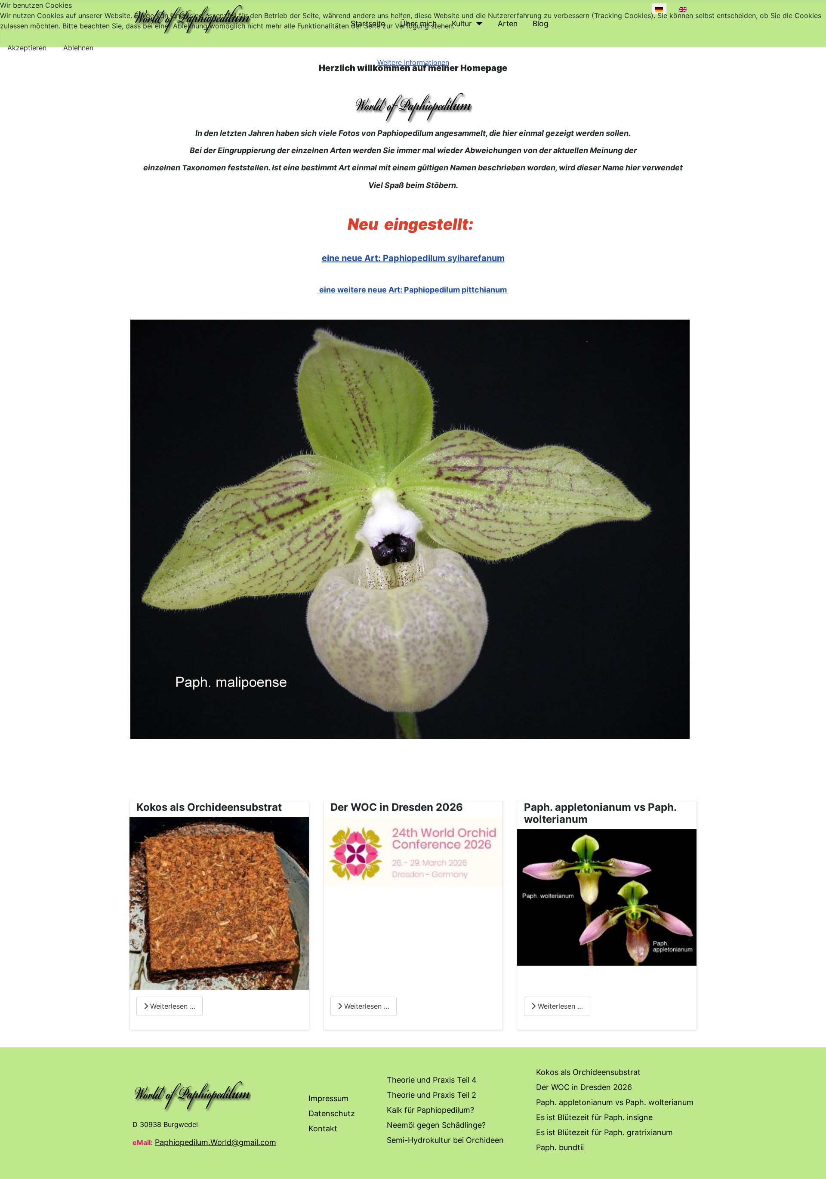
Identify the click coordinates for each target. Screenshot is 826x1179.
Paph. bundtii (560, 1147)
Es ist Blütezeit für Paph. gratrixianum (604, 1132)
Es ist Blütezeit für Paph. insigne (594, 1117)
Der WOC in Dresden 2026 (584, 1087)
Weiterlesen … (171, 1006)
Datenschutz (331, 1113)
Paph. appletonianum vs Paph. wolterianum (614, 1102)
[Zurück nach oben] (811, 1163)
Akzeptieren (26, 47)
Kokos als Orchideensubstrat (588, 1072)
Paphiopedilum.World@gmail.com (215, 1142)
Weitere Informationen (413, 62)
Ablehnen (78, 47)
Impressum (328, 1098)
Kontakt (322, 1128)
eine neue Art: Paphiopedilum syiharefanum (413, 258)
